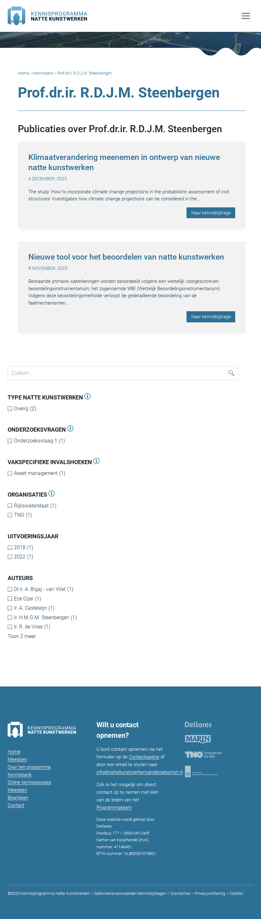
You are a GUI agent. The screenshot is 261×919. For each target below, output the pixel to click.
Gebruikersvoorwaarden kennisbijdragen (130, 893)
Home (23, 73)
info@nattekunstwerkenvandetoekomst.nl (139, 772)
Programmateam (114, 807)
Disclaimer (180, 893)
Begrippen (18, 798)
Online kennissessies (29, 782)
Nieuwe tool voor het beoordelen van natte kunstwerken (126, 257)
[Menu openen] (245, 16)
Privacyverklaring (210, 893)
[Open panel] (87, 397)
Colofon (236, 893)
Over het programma (29, 767)
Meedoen (17, 759)
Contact (16, 805)
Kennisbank (42, 73)
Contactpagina (144, 757)
